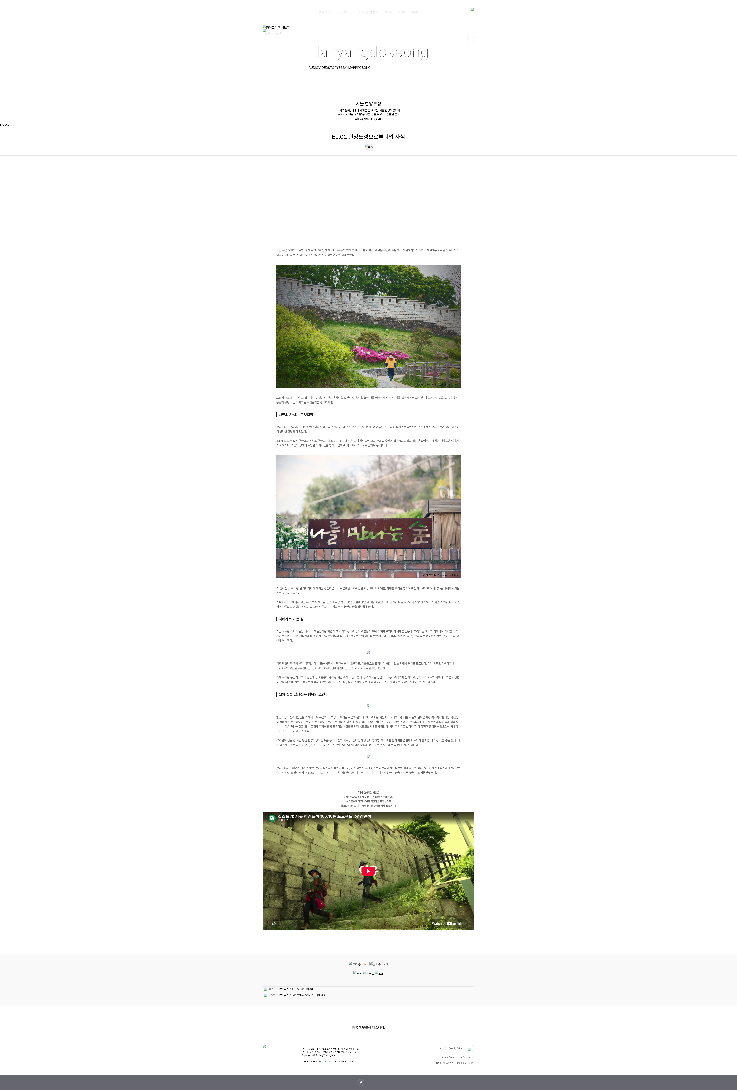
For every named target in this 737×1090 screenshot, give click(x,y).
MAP (351, 67)
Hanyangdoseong (368, 51)
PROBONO (363, 67)
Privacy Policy (447, 1057)
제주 (388, 12)
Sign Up (279, 33)
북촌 (415, 12)
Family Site (455, 1048)
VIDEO (323, 67)
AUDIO (313, 67)
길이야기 (325, 12)
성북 (401, 12)
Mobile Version (465, 1063)
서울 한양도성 (368, 12)
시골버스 (345, 12)
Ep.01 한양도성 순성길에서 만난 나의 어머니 (306, 995)
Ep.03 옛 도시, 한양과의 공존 (300, 989)
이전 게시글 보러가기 (444, 1063)
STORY (333, 67)
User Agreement (465, 1057)
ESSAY (343, 67)
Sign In (267, 33)
